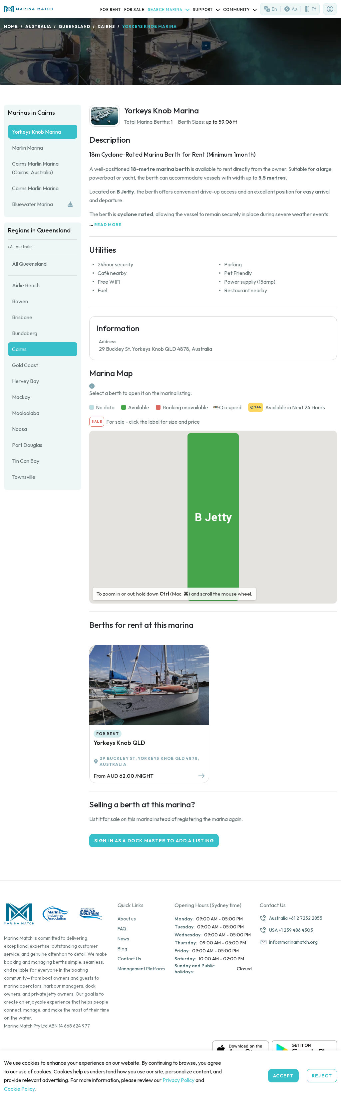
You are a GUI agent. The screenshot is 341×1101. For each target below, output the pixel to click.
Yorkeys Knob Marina (36, 131)
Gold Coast (25, 365)
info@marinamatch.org (293, 942)
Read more (108, 224)
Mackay (21, 397)
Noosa (19, 429)
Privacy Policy (178, 1080)
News (123, 939)
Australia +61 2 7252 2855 (295, 918)
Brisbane (22, 317)
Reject (322, 1076)
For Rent (110, 9)
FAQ (122, 929)
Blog (122, 949)
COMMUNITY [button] (237, 9)
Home (11, 26)
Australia (38, 26)
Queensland (74, 26)
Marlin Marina (27, 147)
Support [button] (203, 9)
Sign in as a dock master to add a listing (154, 841)
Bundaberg (24, 333)
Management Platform (141, 969)
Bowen (20, 301)
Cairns (106, 26)
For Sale (134, 9)
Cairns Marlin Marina (35, 188)
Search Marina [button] (165, 9)
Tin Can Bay (25, 461)
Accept (283, 1076)
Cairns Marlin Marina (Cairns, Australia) (35, 168)
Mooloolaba (25, 413)
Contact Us (129, 959)
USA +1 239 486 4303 (291, 930)
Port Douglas (27, 445)
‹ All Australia (20, 246)
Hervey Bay (25, 381)
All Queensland (29, 263)
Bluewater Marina (32, 204)
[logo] (28, 9)
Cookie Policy (19, 1088)
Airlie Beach (26, 285)
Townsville (23, 477)
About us (127, 919)
